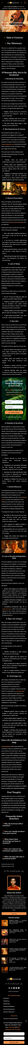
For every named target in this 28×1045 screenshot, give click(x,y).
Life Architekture (15, 991)
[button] (2, 2)
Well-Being (6, 998)
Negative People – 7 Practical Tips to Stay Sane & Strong (17, 921)
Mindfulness (6, 1001)
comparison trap (19, 691)
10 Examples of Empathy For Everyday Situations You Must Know (17, 959)
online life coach (6, 609)
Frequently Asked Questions (10, 1018)
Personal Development (9, 1009)
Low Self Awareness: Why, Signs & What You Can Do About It (17, 968)
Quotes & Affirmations (9, 1012)
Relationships (6, 1003)
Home (5, 6)
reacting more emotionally (16, 222)
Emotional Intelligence (12, 6)
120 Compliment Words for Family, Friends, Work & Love (17, 930)
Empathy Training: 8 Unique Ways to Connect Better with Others (17, 949)
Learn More (14, 913)
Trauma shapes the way (7, 144)
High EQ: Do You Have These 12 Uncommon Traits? (17, 940)
